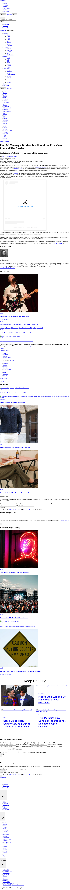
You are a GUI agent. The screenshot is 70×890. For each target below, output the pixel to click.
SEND (2, 754)
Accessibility (6, 882)
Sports (8, 67)
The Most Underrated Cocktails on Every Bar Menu (12, 402)
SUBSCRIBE (7, 357)
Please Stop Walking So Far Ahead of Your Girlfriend (52, 700)
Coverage (6, 805)
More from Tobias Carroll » (7, 268)
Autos (8, 44)
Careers (5, 880)
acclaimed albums (41, 167)
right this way (65, 520)
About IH (6, 870)
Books (8, 62)
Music (8, 58)
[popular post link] (14, 388)
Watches (9, 42)
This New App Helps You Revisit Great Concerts (14, 618)
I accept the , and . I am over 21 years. (22, 509)
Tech (8, 79)
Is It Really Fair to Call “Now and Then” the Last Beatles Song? (15, 332)
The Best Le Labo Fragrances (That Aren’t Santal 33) (13, 392)
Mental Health (11, 51)
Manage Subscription (9, 883)
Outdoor (9, 76)
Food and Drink (11, 74)
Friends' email (4, 752)
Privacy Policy (27, 509)
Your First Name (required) (23, 744)
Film (8, 59)
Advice (5, 843)
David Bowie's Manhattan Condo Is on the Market (14, 572)
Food (8, 38)
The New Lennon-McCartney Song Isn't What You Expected (14, 316)
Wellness (5, 5)
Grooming (9, 45)
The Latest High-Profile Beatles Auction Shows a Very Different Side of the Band (19, 324)
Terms (5, 876)
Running (9, 53)
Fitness (9, 48)
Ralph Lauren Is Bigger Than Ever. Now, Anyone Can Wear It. (15, 447)
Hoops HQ (6, 11)
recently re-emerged (58, 243)
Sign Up (3, 507)
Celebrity (5, 696)
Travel (8, 39)
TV (8, 61)
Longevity (9, 50)
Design (9, 65)
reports (16, 173)
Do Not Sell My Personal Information (13, 885)
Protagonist (6, 809)
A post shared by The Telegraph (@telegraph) (24, 227)
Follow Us (3, 14)
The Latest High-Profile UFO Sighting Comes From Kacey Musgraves (20, 671)
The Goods (6, 8)
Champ (5, 808)
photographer (17, 168)
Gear (8, 41)
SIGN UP (3, 771)
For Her (9, 77)
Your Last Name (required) (23, 746)
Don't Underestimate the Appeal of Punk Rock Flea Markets (17, 626)
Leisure (5, 3)
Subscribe (9, 14)
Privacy (5, 879)
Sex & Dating (10, 55)
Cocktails (2, 399)
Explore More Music (5, 674)
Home (8, 73)
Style (8, 35)
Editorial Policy (7, 871)
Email (17, 504)
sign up (29, 346)
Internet (9, 64)
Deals (4, 9)
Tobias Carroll (6, 156)
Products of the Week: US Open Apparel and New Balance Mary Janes (16, 492)
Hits (4, 802)
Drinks (8, 36)
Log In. (12, 360)
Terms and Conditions (14, 509)
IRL (4, 806)
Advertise (6, 874)
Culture (5, 6)
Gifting (9, 82)
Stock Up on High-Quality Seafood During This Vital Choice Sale (17, 724)
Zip (17, 505)
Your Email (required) (22, 743)
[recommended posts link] (19, 568)
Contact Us (6, 873)
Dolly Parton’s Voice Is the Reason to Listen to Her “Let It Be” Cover (16, 341)
